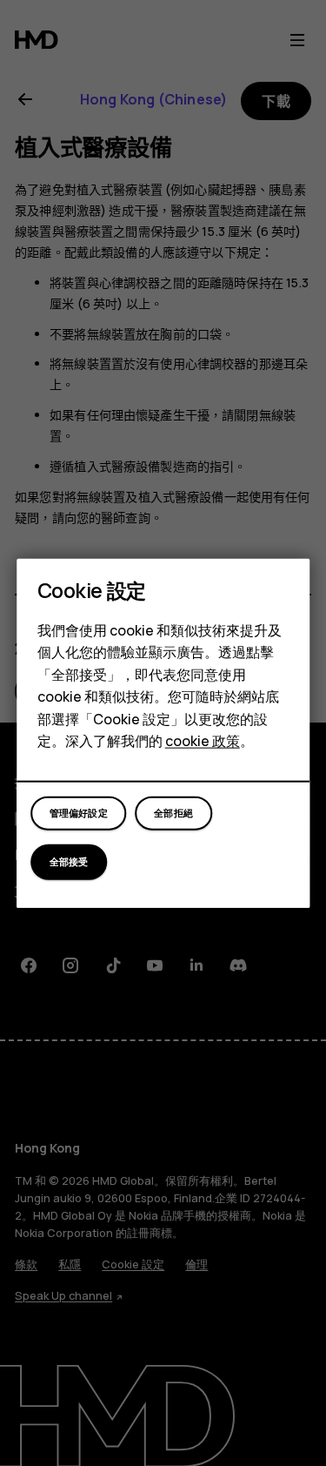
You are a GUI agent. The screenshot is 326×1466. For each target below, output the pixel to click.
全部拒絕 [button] (173, 812)
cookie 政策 (202, 740)
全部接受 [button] (69, 861)
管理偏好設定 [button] (79, 812)
